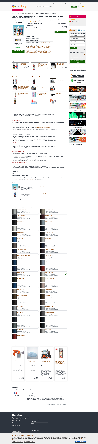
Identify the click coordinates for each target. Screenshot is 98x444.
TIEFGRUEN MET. (48, 323)
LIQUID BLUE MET (48, 261)
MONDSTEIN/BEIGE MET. (49, 278)
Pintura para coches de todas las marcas (76, 135)
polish (35, 149)
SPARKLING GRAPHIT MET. (50, 312)
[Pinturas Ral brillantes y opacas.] (77, 106)
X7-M (44, 54)
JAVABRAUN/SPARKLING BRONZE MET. (24, 255)
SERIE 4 (41, 48)
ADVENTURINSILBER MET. (21, 209)
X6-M (48, 48)
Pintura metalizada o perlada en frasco (61, 64)
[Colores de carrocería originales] (77, 97)
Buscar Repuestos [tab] (83, 30)
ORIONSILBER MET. (48, 283)
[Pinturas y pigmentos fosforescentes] (77, 114)
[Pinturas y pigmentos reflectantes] (77, 123)
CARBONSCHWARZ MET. (49, 226)
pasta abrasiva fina (43, 149)
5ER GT (35, 46)
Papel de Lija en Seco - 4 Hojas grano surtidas (32, 361)
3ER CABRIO (34, 45)
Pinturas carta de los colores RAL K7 (75, 144)
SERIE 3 (45, 42)
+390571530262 (82, 1)
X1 (36, 43)
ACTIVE (31, 51)
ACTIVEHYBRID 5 (37, 47)
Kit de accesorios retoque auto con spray (60, 87)
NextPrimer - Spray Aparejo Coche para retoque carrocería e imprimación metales (60, 362)
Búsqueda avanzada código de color (77, 54)
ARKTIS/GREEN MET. (49, 209)
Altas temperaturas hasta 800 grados (76, 93)
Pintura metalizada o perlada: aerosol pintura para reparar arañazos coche (42, 65)
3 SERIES (45, 51)
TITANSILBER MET (48, 329)
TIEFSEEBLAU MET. (20, 329)
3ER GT (47, 50)
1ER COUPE (50, 43)
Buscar (73, 47)
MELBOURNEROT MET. (49, 266)
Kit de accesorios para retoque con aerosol (46, 361)
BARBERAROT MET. (48, 215)
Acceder (75, 6)
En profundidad (64, 3)
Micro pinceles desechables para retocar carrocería (42, 94)
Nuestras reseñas (33, 421)
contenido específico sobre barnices (43, 127)
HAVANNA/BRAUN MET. (21, 244)
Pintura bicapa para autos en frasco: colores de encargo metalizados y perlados (23, 87)
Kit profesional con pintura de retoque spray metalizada (23, 81)
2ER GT (38, 54)
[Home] (12, 13)
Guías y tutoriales (56, 3)
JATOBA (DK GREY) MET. (49, 249)
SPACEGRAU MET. (20, 312)
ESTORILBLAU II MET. (20, 238)
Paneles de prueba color (60, 80)
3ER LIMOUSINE (45, 45)
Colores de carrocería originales (75, 101)
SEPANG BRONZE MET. (49, 301)
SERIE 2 (38, 48)
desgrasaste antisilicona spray (30, 145)
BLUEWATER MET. (48, 221)
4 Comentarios (37, 21)
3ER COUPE (39, 45)
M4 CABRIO (41, 52)
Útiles (70, 3)
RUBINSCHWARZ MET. (21, 301)
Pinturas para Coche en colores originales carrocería (24, 13)
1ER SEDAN (45, 52)
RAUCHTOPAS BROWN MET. (22, 295)
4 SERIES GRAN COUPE (41, 50)
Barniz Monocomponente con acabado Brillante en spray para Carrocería (36, 193)
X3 (38, 43)
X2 (40, 54)
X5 (39, 43)
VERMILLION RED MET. (21, 335)
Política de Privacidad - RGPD (35, 430)
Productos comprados (31, 401)
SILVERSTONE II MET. (49, 306)
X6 (40, 43)
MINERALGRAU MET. (20, 272)
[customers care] (77, 75)
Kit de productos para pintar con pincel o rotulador (42, 87)
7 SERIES (31, 52)
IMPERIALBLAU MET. (49, 244)
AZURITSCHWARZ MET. (21, 215)
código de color (73, 51)
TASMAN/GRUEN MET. (21, 323)
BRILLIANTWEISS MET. (21, 226)
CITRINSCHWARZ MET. (21, 232)
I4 (48, 54)
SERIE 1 (42, 42)
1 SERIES (34, 51)
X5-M (46, 48)
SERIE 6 (27, 43)
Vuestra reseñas (75, 16)
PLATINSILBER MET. (48, 289)
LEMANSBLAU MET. (20, 261)
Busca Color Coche (17, 10)
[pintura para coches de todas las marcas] (77, 131)
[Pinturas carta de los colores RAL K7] (77, 140)
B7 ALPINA (43, 47)
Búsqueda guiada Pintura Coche (77, 61)
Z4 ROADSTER (33, 50)
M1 (45, 54)
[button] (83, 6)
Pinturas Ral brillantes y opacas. (75, 110)
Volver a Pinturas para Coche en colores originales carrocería (26, 76)
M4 (46, 47)
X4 (43, 48)
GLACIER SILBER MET (49, 238)
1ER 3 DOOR (45, 43)
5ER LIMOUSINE (40, 46)
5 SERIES (49, 51)
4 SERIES (32, 46)
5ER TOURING (46, 46)
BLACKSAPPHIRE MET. (21, 221)
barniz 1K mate (30, 179)
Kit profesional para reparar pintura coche (23, 64)
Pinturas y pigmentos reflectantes (75, 127)
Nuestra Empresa (33, 416)
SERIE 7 (31, 43)
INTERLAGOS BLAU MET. (21, 249)
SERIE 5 (48, 42)
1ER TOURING (28, 45)
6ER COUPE (31, 47)
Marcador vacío (59, 93)
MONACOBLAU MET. (20, 278)
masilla (47, 145)
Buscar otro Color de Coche (18, 51)
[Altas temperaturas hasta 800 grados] (77, 89)
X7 (41, 54)
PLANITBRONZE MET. (21, 289)
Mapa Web (32, 423)
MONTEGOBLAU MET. (21, 283)
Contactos (75, 3)
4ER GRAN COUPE (32, 54)
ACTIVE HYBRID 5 (40, 51)
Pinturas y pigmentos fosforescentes (76, 118)
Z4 (42, 43)
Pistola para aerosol (17, 360)
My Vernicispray (82, 3)
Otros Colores (18, 47)
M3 (39, 42)
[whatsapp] (77, 80)
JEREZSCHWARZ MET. (49, 255)
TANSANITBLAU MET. (20, 318)
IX (49, 54)
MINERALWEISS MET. (49, 272)
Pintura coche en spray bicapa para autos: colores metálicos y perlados (42, 80)
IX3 (47, 54)
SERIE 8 (34, 43)
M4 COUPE (34, 48)
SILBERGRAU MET (20, 306)
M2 (37, 52)
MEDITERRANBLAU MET (21, 266)
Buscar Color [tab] (74, 30)
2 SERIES (35, 52)
